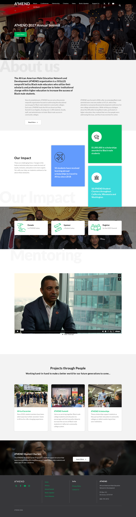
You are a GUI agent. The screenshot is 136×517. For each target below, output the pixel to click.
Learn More (20, 34)
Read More (32, 122)
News (74, 3)
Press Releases (49, 496)
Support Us (95, 3)
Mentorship (56, 3)
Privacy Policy (76, 486)
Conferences (45, 3)
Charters (66, 3)
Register (106, 225)
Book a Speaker (84, 3)
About (35, 3)
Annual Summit (49, 489)
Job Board (36, 7)
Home (46, 482)
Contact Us (75, 489)
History (47, 485)
